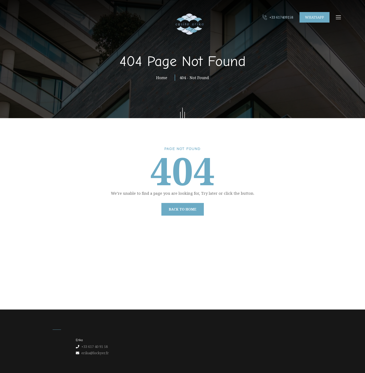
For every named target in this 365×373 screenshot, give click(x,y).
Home (162, 77)
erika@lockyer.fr (95, 353)
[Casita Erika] (189, 24)
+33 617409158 (281, 17)
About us (120, 289)
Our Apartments (150, 289)
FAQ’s (231, 289)
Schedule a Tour (260, 289)
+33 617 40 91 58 (94, 346)
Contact (211, 289)
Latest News (184, 289)
